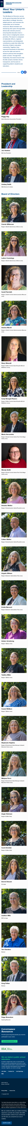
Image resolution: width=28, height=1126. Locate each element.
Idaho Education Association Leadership (13, 3)
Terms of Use (12, 1090)
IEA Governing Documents (9, 1041)
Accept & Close (6, 1122)
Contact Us (11, 1071)
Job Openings (19, 1071)
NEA (2, 1073)
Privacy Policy (4, 1090)
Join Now (3, 1071)
